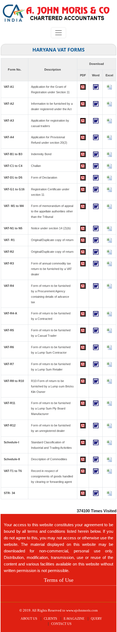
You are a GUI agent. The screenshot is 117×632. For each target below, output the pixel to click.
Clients (50, 619)
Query (96, 619)
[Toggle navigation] (58, 32)
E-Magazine (74, 619)
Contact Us (61, 624)
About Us (29, 619)
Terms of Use (58, 580)
